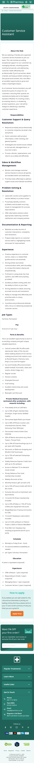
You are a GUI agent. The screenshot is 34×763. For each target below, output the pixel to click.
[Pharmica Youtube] (17, 727)
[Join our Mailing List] (29, 645)
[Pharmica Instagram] (11, 727)
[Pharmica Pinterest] (28, 727)
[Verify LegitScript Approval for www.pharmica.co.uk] (17, 744)
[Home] (2, 10)
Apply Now (17, 614)
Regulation (11, 750)
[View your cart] (30, 2)
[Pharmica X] (22, 727)
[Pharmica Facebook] (5, 727)
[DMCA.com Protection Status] (25, 744)
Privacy (17, 750)
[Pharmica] (17, 660)
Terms (5, 750)
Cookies (23, 750)
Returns (28, 750)
